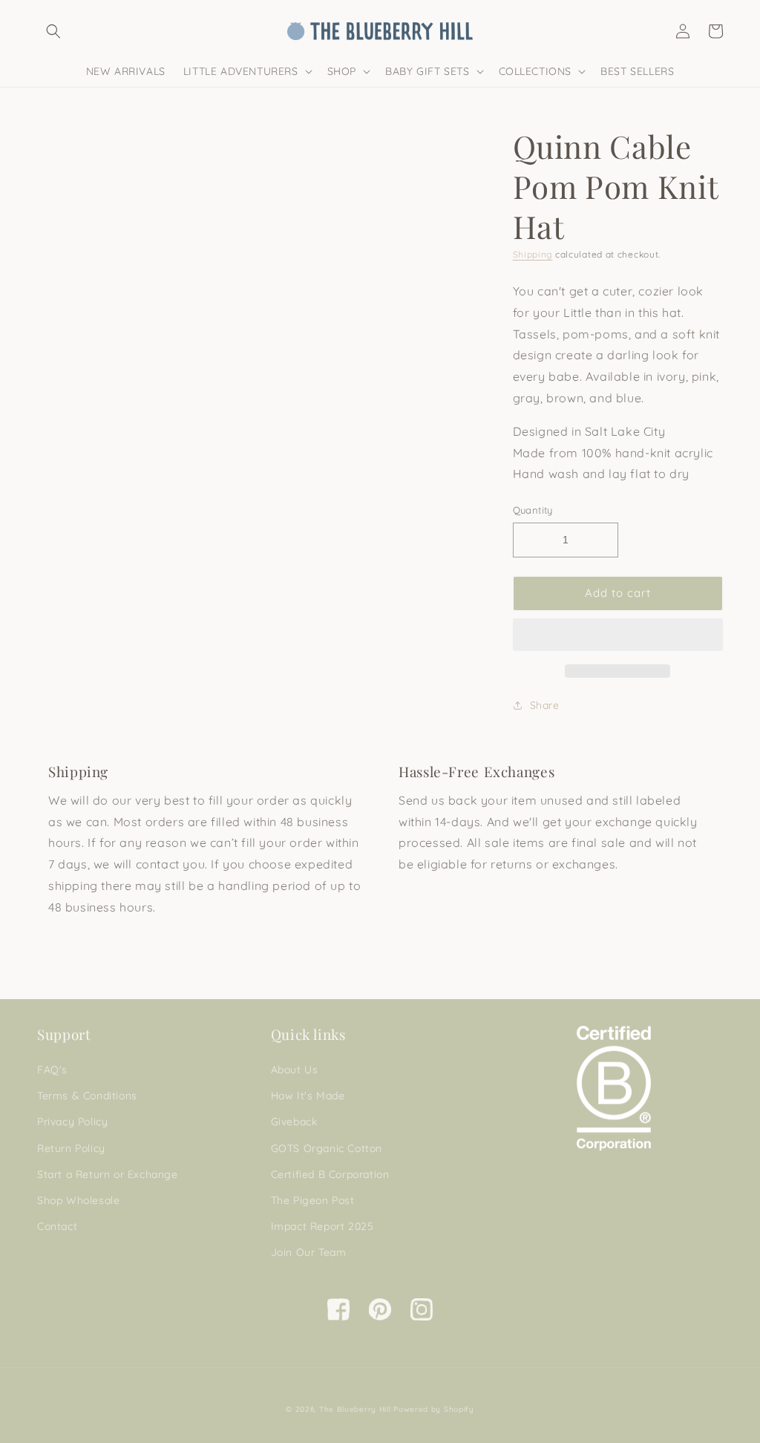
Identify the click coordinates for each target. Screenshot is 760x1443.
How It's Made (308, 1095)
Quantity (533, 510)
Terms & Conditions (87, 1095)
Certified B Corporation (330, 1174)
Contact (57, 1226)
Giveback (294, 1121)
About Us (294, 1069)
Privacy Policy (72, 1121)
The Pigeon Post (313, 1200)
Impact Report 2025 (322, 1226)
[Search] (53, 31)
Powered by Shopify (433, 1409)
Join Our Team (309, 1252)
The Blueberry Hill (355, 1409)
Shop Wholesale (78, 1200)
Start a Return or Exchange (107, 1174)
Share (545, 705)
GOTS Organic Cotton (326, 1148)
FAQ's (52, 1069)
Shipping (533, 254)
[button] (618, 635)
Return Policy (71, 1148)
